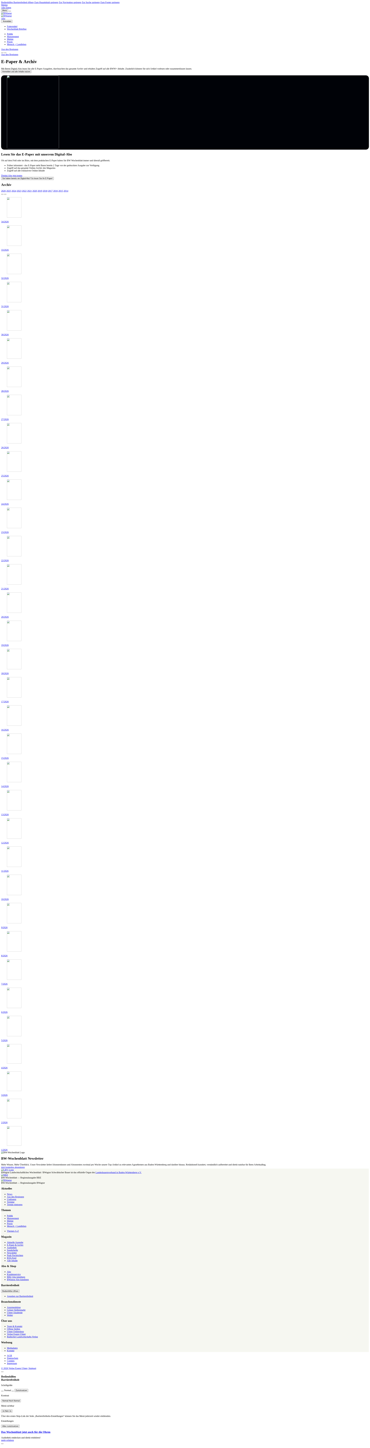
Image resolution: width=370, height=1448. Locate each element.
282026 (5, 391)
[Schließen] (2, 1371)
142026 (5, 786)
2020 (34, 191)
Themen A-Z (13, 1231)
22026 (4, 1122)
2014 (66, 191)
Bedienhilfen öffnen (10, 1291)
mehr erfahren (7, 1440)
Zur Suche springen (91, 2)
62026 (4, 1012)
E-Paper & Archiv (15, 1245)
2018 (45, 191)
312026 (5, 306)
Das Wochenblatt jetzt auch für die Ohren (25, 1432)
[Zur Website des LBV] (7, 1170)
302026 (5, 334)
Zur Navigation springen (70, 2)
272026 (5, 419)
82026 (4, 955)
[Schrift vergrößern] (13, 1391)
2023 (19, 191)
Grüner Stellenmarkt (16, 1310)
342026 (5, 221)
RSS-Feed (11, 1258)
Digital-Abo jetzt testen (11, 175)
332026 (5, 250)
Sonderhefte (12, 1250)
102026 (5, 899)
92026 (4, 927)
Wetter (10, 1315)
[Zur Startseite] (185, 14)
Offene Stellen (13, 1329)
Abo (3, 18)
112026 (5, 871)
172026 (5, 701)
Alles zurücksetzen (10, 1426)
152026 (5, 758)
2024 (14, 191)
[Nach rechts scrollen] (5, 52)
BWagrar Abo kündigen (18, 1279)
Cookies (10, 1361)
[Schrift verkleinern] (2, 1391)
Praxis (10, 42)
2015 (60, 191)
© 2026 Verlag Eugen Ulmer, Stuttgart (18, 1368)
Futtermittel (12, 26)
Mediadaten (12, 1348)
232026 (5, 532)
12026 (4, 1150)
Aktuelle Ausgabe (15, 1242)
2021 (29, 191)
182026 (5, 673)
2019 (40, 191)
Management (13, 36)
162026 (5, 730)
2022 (24, 191)
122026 (5, 843)
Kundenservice (14, 1274)
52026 (4, 1040)
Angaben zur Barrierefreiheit (20, 1296)
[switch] (11, 1400)
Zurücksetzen (21, 1390)
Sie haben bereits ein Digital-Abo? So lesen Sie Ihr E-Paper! (27, 178)
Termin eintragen (14, 1204)
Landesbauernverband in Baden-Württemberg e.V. (118, 1172)
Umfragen (11, 1199)
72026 (4, 984)
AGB (9, 1355)
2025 (8, 191)
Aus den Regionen (9, 49)
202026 (5, 617)
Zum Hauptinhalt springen (46, 2)
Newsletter (12, 1253)
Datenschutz (12, 1358)
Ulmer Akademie (15, 1312)
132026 (5, 814)
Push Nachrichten (15, 1255)
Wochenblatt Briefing (16, 29)
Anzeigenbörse (14, 1307)
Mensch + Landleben (16, 44)
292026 (5, 363)
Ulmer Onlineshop (15, 1331)
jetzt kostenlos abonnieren (13, 1167)
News (9, 1194)
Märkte (4, 5)
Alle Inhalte (12, 1260)
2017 (50, 191)
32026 (4, 1095)
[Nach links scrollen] (2, 52)
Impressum (12, 1363)
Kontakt (10, 1350)
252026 (5, 476)
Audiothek (12, 1247)
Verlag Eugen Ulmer (16, 1334)
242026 (5, 504)
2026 (3, 191)
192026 (5, 645)
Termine (10, 1202)
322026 (5, 278)
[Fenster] (2, 1443)
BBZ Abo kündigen (16, 1277)
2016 (55, 191)
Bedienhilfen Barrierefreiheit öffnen (17, 2)
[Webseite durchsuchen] (10, 11)
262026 (5, 447)
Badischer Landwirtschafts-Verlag (22, 1337)
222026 (5, 560)
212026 (5, 588)
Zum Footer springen (110, 2)
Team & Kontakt (14, 1326)
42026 (4, 1068)
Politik (10, 34)
